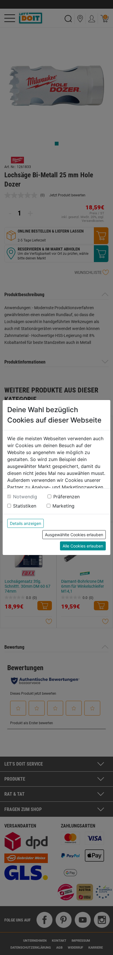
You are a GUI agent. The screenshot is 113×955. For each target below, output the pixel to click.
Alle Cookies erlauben (83, 545)
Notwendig (25, 496)
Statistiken (24, 506)
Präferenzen (66, 496)
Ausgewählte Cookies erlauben (74, 534)
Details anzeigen (25, 523)
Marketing (63, 506)
